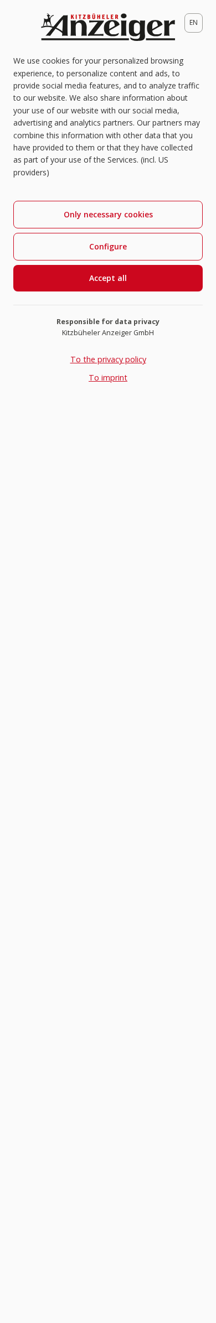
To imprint (108, 377)
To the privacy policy (108, 359)
